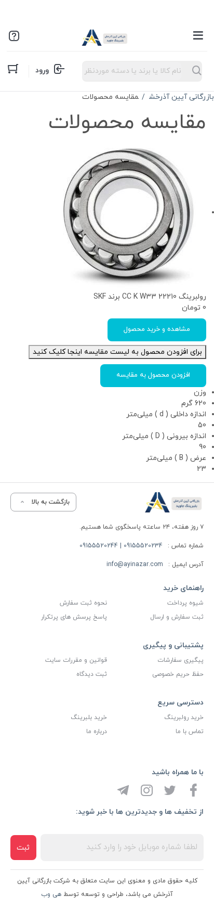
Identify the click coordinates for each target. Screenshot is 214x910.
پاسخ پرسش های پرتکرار (74, 617)
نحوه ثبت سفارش (83, 603)
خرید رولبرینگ (184, 717)
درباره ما (96, 731)
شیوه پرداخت (185, 603)
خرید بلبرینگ (89, 717)
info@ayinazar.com (134, 564)
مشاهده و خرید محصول (157, 329)
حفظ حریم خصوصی (178, 674)
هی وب (51, 894)
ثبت (23, 848)
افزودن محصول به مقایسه (153, 375)
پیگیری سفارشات (180, 660)
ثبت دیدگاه (91, 674)
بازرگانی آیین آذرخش (181, 97)
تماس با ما (190, 731)
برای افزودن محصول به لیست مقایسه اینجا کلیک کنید (117, 352)
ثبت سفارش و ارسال (177, 617)
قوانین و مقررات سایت (76, 660)
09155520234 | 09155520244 (121, 546)
